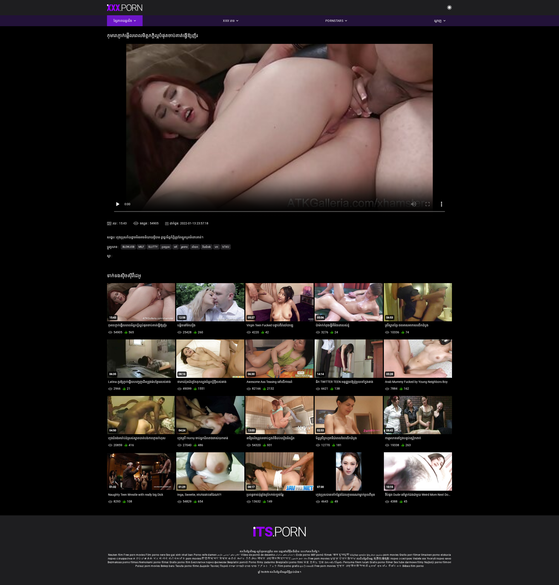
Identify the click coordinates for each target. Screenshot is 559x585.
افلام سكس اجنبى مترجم (228, 554)
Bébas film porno (413, 566)
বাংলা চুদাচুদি (341, 554)
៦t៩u (225, 246)
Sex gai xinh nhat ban (179, 554)
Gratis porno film (180, 562)
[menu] (449, 7)
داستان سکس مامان (285, 554)
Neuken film (115, 554)
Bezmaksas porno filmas (123, 562)
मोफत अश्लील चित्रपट (274, 558)
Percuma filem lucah (356, 562)
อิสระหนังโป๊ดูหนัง (334, 562)
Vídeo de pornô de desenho (258, 554)
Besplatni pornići (238, 562)
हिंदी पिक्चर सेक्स (214, 558)
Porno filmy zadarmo (262, 562)
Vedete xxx (419, 558)
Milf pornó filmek (321, 554)
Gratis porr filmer (410, 554)
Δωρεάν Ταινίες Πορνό (214, 566)
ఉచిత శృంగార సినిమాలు (242, 558)
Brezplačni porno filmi (290, 562)
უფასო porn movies (387, 554)
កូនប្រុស (166, 246)
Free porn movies (135, 554)
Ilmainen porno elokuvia (436, 554)
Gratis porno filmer (382, 562)
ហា (216, 246)
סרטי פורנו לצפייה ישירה (243, 566)
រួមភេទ (184, 246)
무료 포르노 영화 (314, 562)
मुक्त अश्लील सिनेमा (351, 566)
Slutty (152, 246)
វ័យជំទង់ (206, 246)
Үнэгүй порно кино (439, 558)
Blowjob (128, 246)
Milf (141, 246)
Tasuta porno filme (187, 566)
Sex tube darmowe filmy (409, 562)
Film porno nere (155, 554)
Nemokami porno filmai (154, 562)
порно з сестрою (401, 558)
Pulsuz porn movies (148, 566)
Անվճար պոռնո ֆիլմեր (363, 554)
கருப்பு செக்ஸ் (142, 558)
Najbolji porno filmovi (437, 562)
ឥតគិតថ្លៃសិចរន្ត (365, 558)
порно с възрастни (120, 558)
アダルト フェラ (267, 566)
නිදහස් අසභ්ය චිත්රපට (384, 566)
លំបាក (195, 246)
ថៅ (175, 246)
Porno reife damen (205, 554)
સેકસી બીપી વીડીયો (164, 558)
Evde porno (303, 554)
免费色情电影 (382, 558)
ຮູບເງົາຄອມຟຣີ (307, 566)
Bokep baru (168, 566)
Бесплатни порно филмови (209, 562)
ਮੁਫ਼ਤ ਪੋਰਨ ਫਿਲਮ (343, 558)
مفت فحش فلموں (300, 558)
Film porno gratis (289, 566)
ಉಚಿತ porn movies (189, 558)
